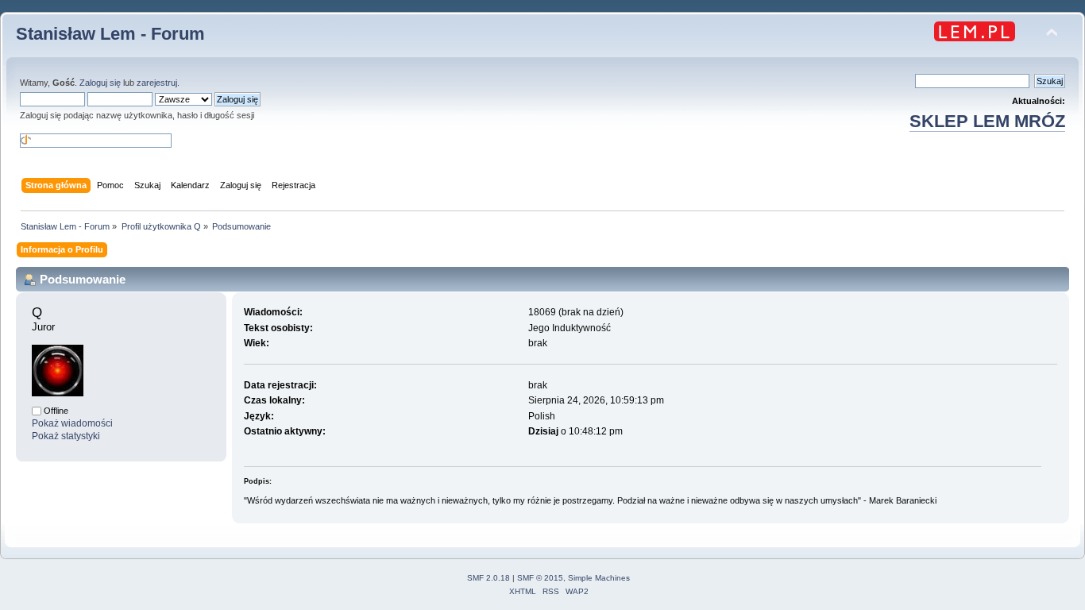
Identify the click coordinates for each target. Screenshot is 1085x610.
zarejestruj (157, 82)
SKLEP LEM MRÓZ (987, 121)
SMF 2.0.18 (488, 577)
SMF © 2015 (540, 577)
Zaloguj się (100, 82)
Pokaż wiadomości (72, 423)
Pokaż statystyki (66, 436)
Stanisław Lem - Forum (110, 34)
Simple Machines (599, 577)
